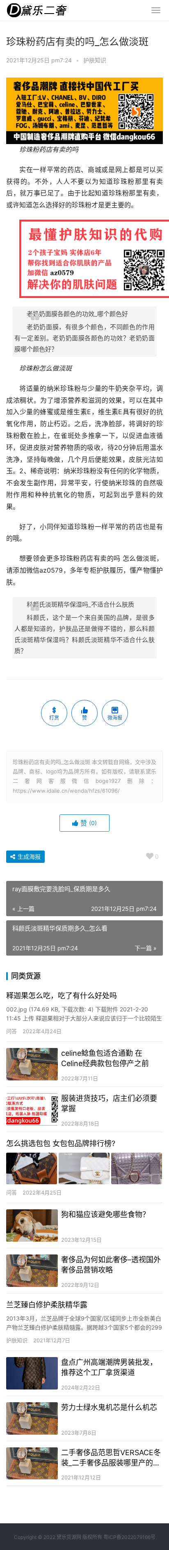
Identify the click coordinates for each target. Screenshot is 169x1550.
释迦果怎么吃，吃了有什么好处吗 (61, 995)
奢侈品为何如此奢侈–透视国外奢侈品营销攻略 (111, 1264)
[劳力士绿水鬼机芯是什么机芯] (32, 1418)
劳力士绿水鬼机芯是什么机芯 (109, 1407)
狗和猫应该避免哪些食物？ (105, 1214)
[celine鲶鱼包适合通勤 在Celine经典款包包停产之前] (32, 1064)
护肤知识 (94, 60)
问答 (11, 1031)
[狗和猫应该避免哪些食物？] (32, 1225)
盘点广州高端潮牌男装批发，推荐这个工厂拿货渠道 (109, 1367)
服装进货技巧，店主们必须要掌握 (109, 1103)
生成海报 (28, 856)
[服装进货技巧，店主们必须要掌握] (32, 1109)
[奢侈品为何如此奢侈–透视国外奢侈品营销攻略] (32, 1270)
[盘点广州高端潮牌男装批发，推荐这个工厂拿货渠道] (32, 1373)
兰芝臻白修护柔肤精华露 (46, 1304)
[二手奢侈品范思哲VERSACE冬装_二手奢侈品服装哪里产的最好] (32, 1463)
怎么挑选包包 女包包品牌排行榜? (60, 1143)
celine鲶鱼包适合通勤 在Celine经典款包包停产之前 (105, 1058)
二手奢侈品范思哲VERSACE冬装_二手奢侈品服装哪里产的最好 (111, 1458)
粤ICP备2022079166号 (129, 1537)
